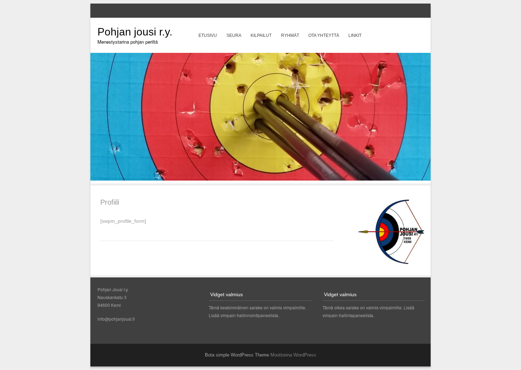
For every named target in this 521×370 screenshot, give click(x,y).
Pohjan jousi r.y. (134, 32)
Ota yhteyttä (323, 35)
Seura (233, 35)
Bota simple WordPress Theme (237, 355)
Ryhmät (290, 35)
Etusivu (207, 35)
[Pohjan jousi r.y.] (260, 178)
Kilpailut (261, 35)
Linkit (355, 35)
